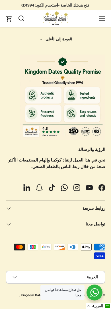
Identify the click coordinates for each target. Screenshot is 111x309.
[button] (9, 19)
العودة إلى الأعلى (58, 39)
